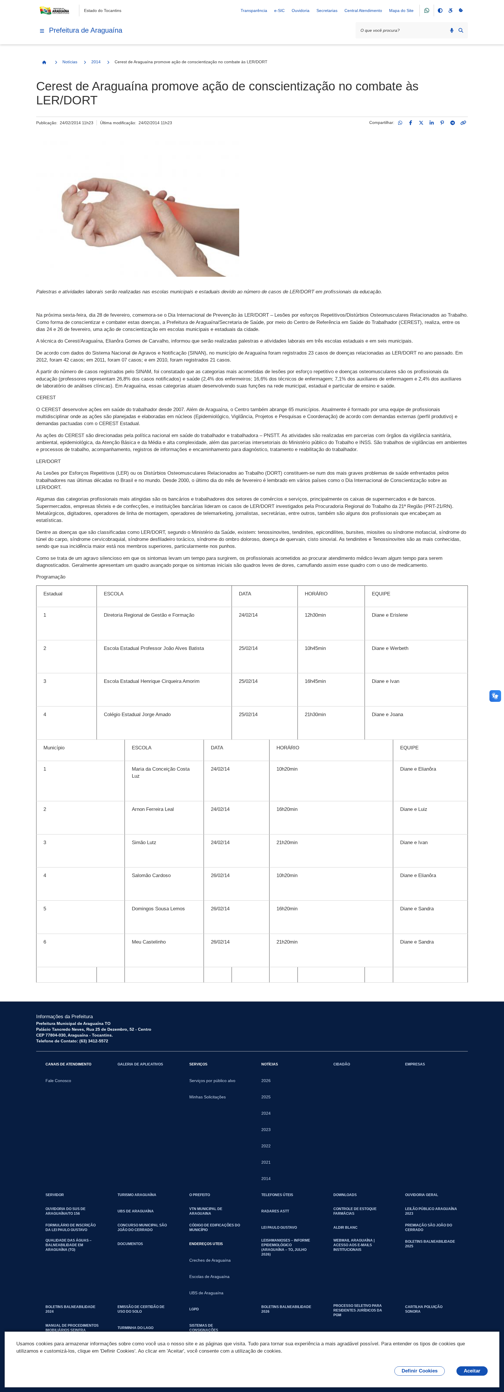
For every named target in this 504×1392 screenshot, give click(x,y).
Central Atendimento (363, 10)
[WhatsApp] (400, 122)
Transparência (254, 10)
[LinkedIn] (431, 122)
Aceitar (472, 1371)
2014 (96, 61)
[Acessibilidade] (450, 10)
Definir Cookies (420, 1371)
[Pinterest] (442, 122)
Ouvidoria (300, 10)
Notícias (69, 61)
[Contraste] (439, 10)
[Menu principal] (42, 31)
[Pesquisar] (461, 30)
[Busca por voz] (451, 30)
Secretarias (326, 10)
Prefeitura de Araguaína (85, 30)
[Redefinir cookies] (461, 10)
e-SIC (279, 10)
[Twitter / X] (421, 122)
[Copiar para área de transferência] (463, 122)
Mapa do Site (401, 10)
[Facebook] (410, 122)
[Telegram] (452, 122)
